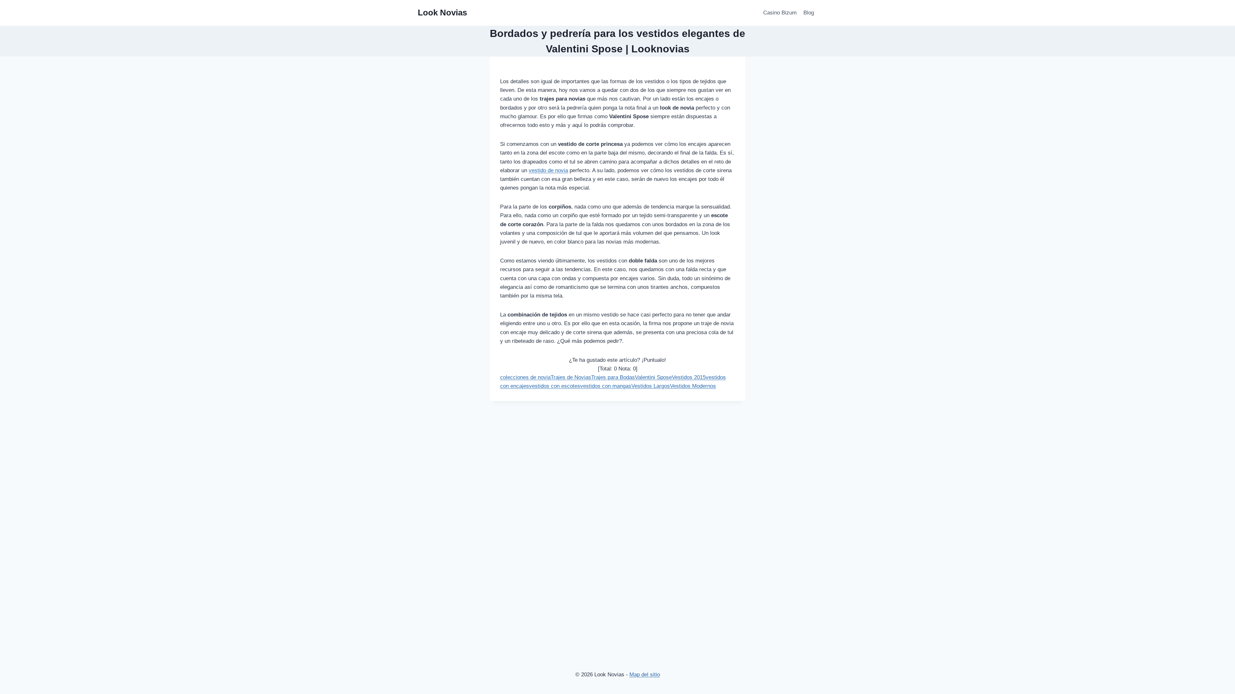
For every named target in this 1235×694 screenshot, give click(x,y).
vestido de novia (548, 170)
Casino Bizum (780, 13)
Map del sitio (644, 675)
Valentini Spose (653, 377)
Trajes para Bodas (613, 377)
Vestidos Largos (650, 386)
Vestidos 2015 (689, 377)
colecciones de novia (525, 377)
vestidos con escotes (554, 386)
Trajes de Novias (571, 377)
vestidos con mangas (605, 386)
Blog (808, 13)
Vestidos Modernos (693, 386)
